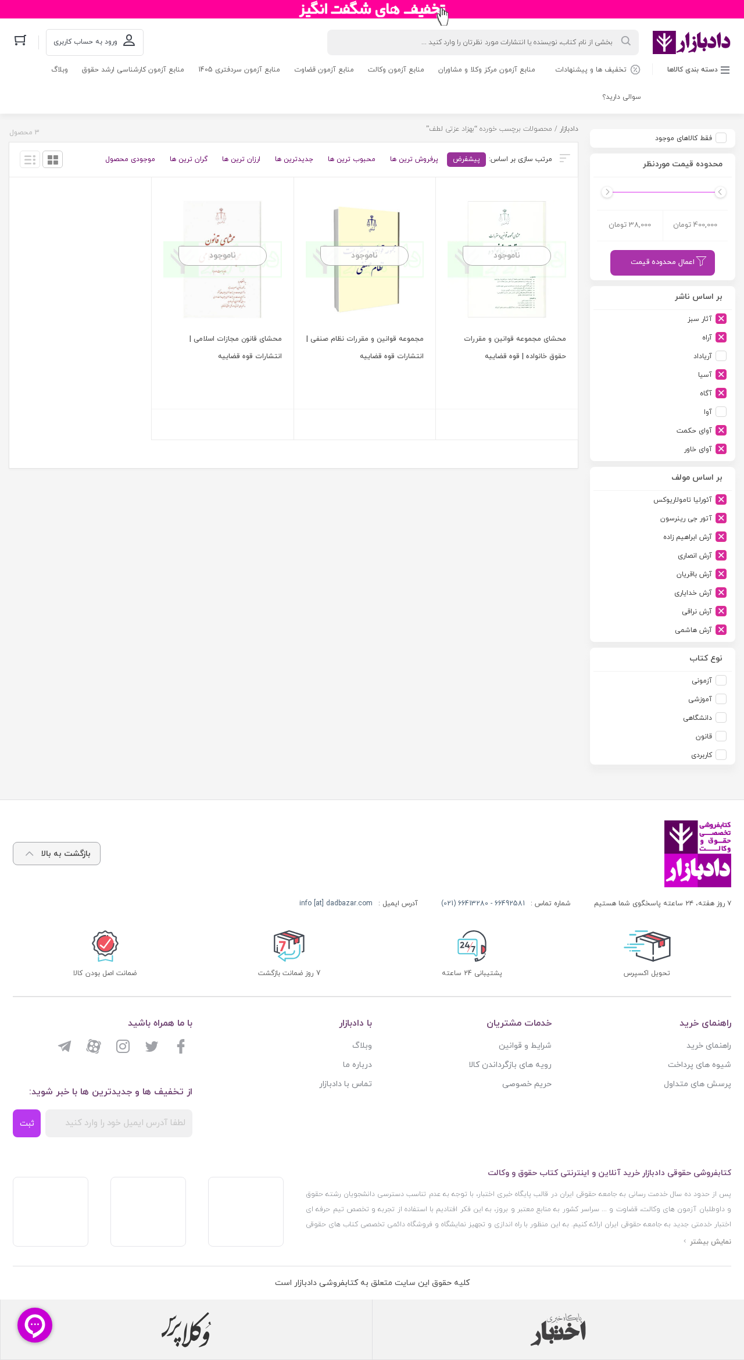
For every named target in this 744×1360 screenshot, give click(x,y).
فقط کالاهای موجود (683, 138)
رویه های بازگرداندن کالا (510, 1064)
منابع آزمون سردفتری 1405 (239, 69)
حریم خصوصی (527, 1084)
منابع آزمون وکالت (396, 69)
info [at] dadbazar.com (336, 903)
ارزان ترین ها (241, 159)
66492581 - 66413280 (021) (483, 903)
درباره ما (357, 1064)
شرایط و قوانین (525, 1045)
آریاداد (702, 356)
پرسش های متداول (697, 1084)
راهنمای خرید (708, 1045)
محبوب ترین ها (351, 159)
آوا (708, 412)
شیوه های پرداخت (699, 1064)
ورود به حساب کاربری (85, 42)
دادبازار (569, 129)
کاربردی (701, 755)
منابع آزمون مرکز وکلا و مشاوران (486, 69)
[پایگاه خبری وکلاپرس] (186, 1329)
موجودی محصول (130, 159)
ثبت (27, 1123)
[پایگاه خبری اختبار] (558, 1329)
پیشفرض (466, 159)
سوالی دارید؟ (621, 97)
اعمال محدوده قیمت (663, 262)
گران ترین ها (189, 159)
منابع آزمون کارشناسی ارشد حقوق (133, 69)
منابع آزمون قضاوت (324, 69)
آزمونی (702, 681)
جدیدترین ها (294, 159)
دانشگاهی (697, 718)
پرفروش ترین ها (414, 159)
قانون (704, 736)
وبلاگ (59, 69)
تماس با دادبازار (345, 1084)
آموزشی (700, 699)
